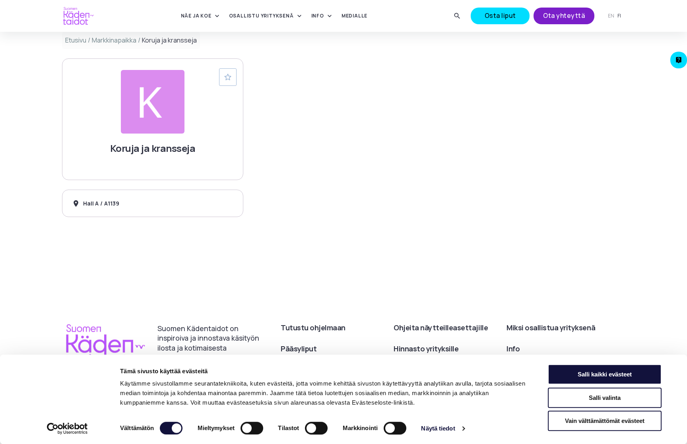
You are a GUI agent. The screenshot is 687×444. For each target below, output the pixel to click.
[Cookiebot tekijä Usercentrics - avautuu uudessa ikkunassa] (67, 428)
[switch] (252, 428)
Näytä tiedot (438, 428)
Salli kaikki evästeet (605, 374)
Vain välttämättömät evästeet (604, 420)
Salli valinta (605, 397)
